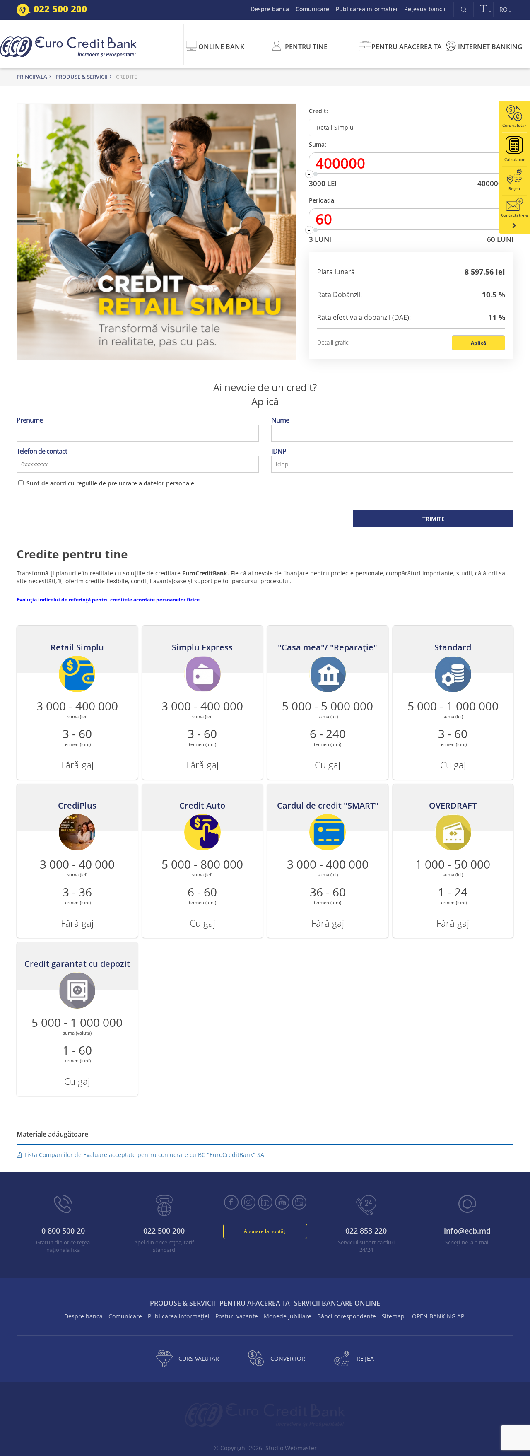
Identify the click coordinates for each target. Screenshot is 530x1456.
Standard (452, 647)
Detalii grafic (333, 342)
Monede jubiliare (287, 1316)
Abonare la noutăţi (265, 1231)
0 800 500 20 (63, 1231)
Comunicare (312, 9)
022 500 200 (59, 8)
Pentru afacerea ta (406, 46)
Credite (126, 76)
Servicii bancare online (337, 1303)
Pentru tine (306, 46)
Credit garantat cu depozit (77, 963)
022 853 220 (366, 1231)
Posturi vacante (236, 1316)
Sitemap (393, 1316)
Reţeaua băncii (425, 9)
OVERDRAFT (453, 805)
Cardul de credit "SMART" (327, 805)
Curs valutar (198, 1358)
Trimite (433, 519)
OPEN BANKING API (439, 1316)
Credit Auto (202, 805)
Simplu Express (202, 647)
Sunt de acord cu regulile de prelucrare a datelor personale (110, 483)
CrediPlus (77, 805)
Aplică (478, 342)
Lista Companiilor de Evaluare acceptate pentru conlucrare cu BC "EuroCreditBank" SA (143, 1155)
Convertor (287, 1358)
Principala (32, 76)
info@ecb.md (467, 1231)
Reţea (365, 1358)
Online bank (221, 46)
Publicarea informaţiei (367, 9)
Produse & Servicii (81, 76)
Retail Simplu (77, 647)
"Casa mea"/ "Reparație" (327, 647)
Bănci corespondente (346, 1316)
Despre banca (270, 9)
